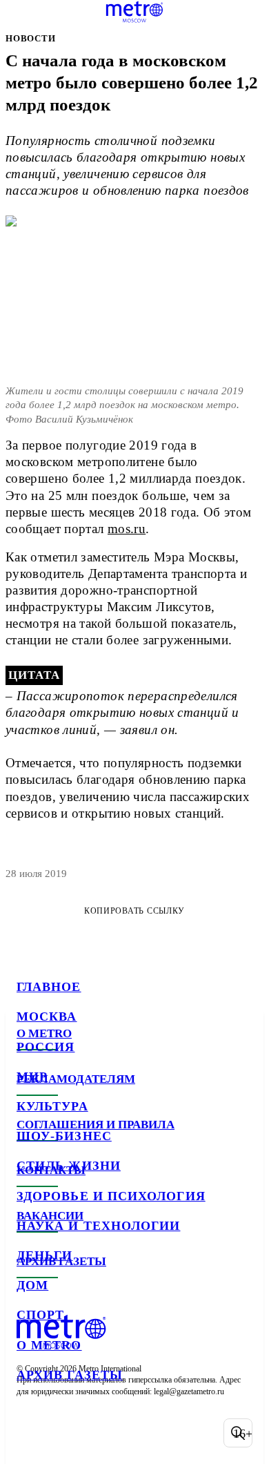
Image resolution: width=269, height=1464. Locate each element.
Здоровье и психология (111, 1196)
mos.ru (127, 528)
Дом (32, 1285)
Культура (52, 1106)
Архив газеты (70, 1375)
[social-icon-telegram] (66, 1433)
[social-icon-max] (138, 1433)
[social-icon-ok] (102, 1433)
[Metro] (134, 12)
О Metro (49, 1345)
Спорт (40, 1315)
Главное (49, 987)
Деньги (44, 1255)
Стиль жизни (69, 1166)
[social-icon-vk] (30, 1433)
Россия (45, 1047)
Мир (32, 1076)
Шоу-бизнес (64, 1136)
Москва (47, 1016)
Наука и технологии (98, 1226)
